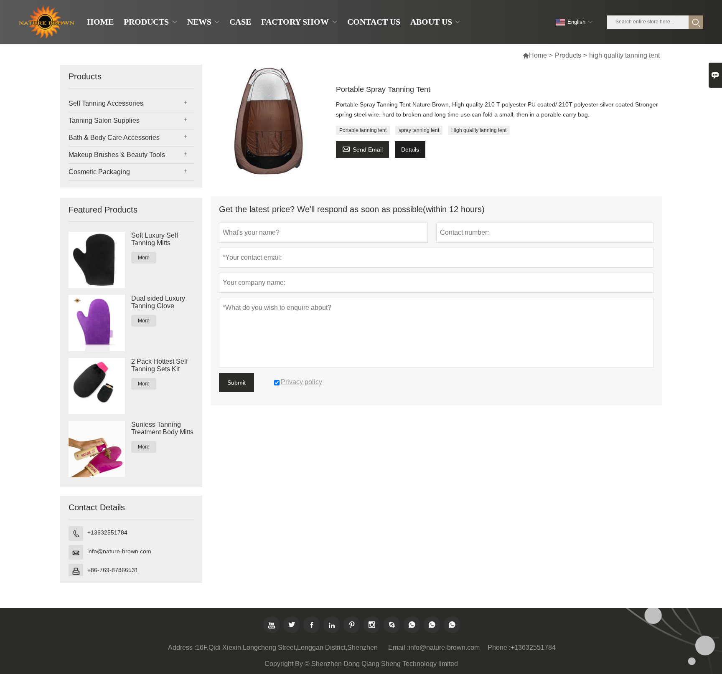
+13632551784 (107, 532)
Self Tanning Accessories (106, 103)
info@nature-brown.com (119, 551)
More (144, 258)
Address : (182, 647)
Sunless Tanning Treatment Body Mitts (162, 428)
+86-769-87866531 (112, 570)
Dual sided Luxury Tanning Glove (158, 302)
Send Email (362, 148)
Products (568, 55)
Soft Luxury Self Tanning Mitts (154, 239)
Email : (398, 647)
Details (410, 149)
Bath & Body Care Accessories (114, 137)
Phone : (499, 647)
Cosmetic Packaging (99, 171)
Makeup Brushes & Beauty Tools (117, 154)
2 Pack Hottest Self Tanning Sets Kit (159, 365)
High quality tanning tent (478, 130)
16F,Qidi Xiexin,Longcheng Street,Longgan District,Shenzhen (287, 647)
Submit (236, 382)
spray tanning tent (419, 130)
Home (538, 55)
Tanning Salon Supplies (104, 120)
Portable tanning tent (362, 130)
